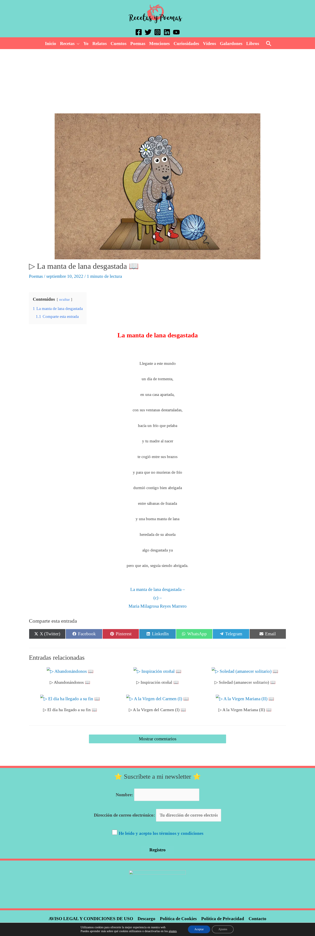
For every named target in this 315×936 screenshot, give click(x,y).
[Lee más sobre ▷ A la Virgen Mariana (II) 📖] (245, 698)
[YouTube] (176, 32)
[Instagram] (157, 32)
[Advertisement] (157, 81)
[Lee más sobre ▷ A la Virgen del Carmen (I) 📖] (157, 698)
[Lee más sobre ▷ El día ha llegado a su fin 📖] (70, 698)
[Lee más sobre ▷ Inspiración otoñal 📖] (157, 671)
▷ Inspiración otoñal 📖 (157, 682)
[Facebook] (138, 32)
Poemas (36, 276)
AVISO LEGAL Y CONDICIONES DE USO (91, 918)
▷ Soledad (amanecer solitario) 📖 (245, 682)
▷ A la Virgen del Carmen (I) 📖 (157, 709)
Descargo (146, 918)
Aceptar (199, 929)
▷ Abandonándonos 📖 (70, 682)
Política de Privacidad (222, 918)
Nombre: (124, 794)
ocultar (64, 299)
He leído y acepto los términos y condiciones (161, 833)
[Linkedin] (167, 32)
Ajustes (222, 929)
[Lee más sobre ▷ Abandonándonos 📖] (70, 671)
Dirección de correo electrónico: (125, 815)
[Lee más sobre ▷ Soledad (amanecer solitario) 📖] (245, 671)
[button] (77, 43)
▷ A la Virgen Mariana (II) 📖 (245, 709)
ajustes (173, 931)
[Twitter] (148, 32)
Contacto (257, 918)
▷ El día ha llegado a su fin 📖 (70, 709)
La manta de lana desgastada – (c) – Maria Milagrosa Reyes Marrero (158, 598)
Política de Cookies (178, 918)
